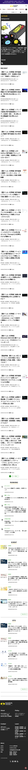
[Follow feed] (2, 63)
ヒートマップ (24, 12)
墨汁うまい (12, 84)
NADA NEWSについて (5, 713)
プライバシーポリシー (19, 714)
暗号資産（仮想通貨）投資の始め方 (20, 729)
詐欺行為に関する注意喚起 (6, 716)
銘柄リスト (14, 12)
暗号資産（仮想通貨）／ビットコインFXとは (20, 734)
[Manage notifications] (26, 768)
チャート (5, 12)
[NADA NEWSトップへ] (14, 6)
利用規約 (17, 716)
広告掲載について (4, 729)
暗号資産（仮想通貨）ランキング (20, 737)
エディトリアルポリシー (20, 713)
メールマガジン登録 (5, 714)
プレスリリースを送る (5, 728)
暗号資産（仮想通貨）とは (20, 726)
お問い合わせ (3, 726)
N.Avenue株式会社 (13, 745)
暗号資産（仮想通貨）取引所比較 (20, 732)
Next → (16, 476)
